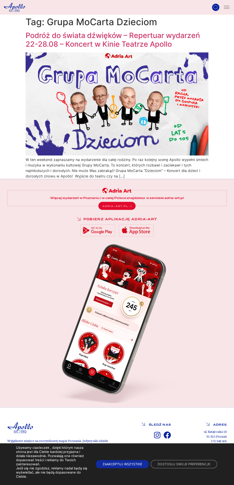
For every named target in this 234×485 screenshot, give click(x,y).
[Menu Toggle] (226, 7)
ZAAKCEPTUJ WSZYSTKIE (122, 464)
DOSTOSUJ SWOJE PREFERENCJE (184, 464)
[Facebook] (167, 435)
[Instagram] (157, 435)
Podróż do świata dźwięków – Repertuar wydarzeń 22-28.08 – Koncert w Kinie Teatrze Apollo (113, 40)
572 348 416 (219, 441)
